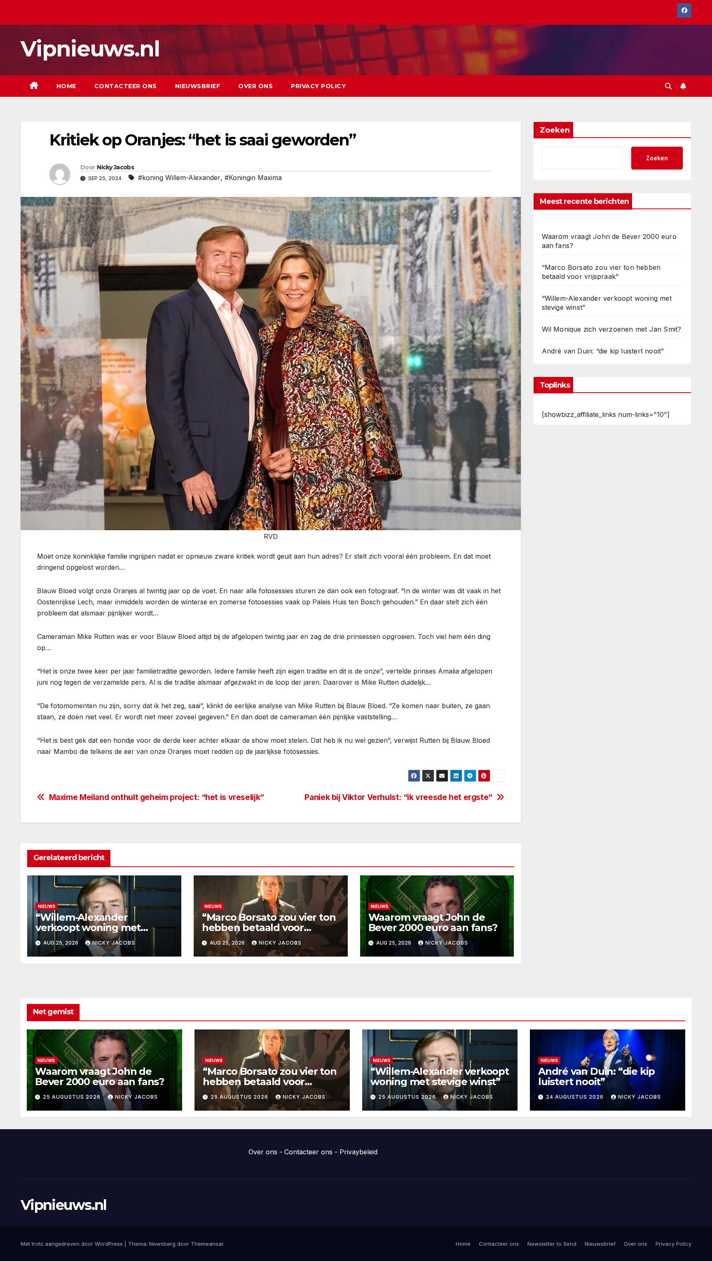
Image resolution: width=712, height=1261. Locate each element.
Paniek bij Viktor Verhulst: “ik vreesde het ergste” (398, 797)
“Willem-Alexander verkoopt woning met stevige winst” (88, 927)
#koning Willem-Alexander (179, 177)
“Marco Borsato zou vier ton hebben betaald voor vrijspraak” (269, 927)
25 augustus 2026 (72, 1097)
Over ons (255, 86)
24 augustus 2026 (575, 1097)
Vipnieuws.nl (90, 49)
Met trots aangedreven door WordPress (72, 1243)
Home (66, 86)
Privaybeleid (358, 1152)
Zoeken (555, 130)
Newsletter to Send (551, 1243)
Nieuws (46, 906)
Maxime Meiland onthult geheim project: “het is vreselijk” (156, 797)
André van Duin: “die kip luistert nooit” (603, 351)
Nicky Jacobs (115, 167)
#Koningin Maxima (253, 177)
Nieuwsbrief (197, 86)
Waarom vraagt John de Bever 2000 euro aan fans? (432, 922)
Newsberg (162, 1243)
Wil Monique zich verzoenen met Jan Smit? (612, 329)
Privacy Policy (318, 86)
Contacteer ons (125, 86)
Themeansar (207, 1243)
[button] (668, 86)
